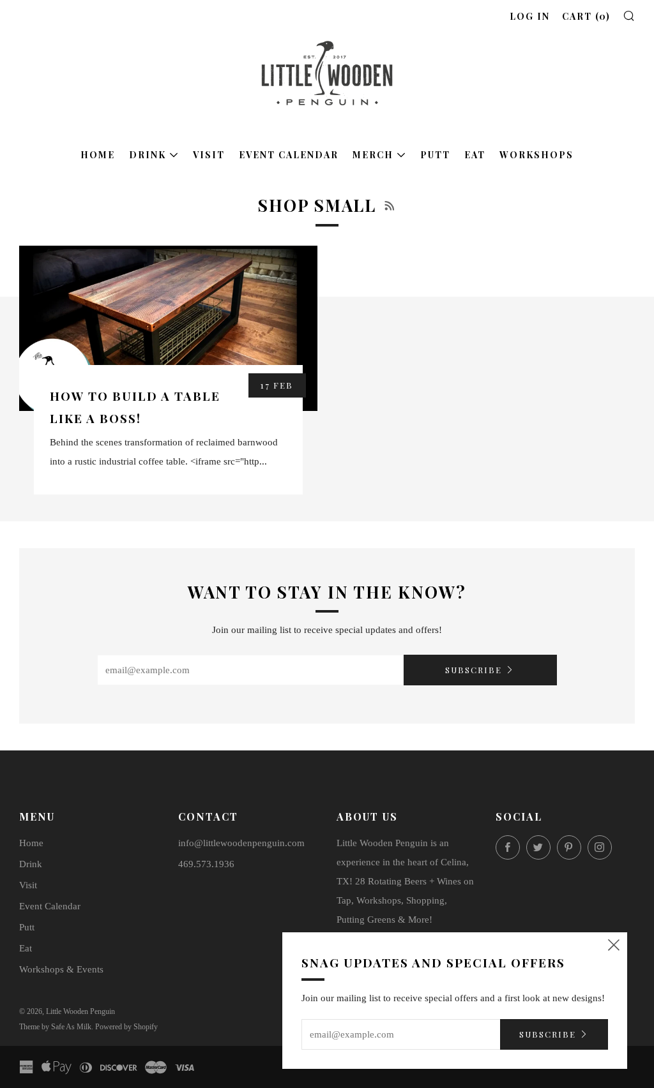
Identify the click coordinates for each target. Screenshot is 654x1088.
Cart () (586, 16)
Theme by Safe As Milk (55, 1026)
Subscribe (473, 669)
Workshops (536, 155)
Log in (530, 16)
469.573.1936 (206, 864)
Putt (435, 155)
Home (97, 155)
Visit (209, 155)
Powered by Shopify (126, 1026)
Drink (147, 155)
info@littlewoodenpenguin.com (241, 843)
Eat (474, 155)
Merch (373, 155)
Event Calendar (288, 155)
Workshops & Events (61, 969)
